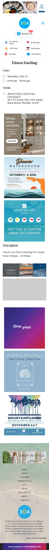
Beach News (36, 54)
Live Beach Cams (13, 42)
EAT (24, 485)
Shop (24, 470)
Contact (24, 500)
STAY (24, 489)
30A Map (12, 54)
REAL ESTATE (24, 492)
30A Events (35, 48)
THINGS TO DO (25, 481)
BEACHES (24, 477)
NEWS (24, 473)
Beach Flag (35, 42)
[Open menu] (42, 23)
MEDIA (25, 496)
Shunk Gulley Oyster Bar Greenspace (21, 95)
